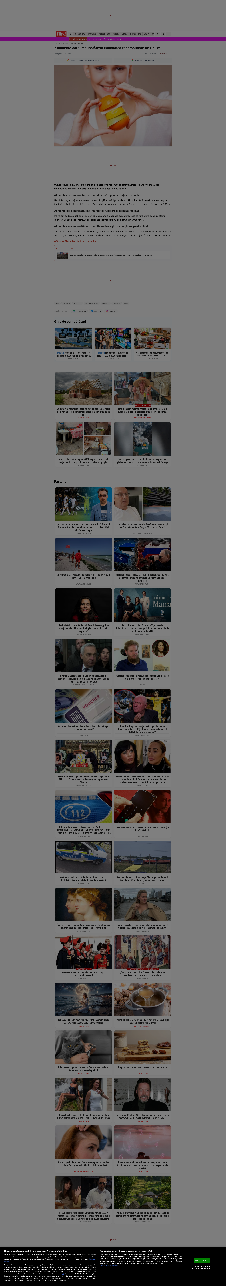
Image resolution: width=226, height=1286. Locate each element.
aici (63, 1274)
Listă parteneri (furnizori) (109, 1266)
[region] (113, 1266)
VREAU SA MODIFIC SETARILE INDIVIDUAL (202, 1267)
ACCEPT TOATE (202, 1260)
